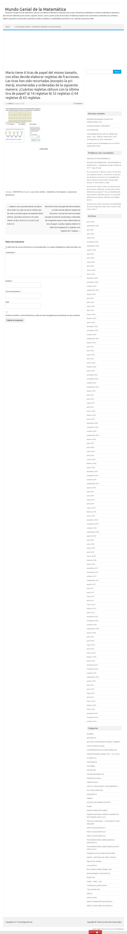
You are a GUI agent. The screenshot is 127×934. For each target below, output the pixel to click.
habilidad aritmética (94, 778)
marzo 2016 (91, 653)
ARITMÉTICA (18, 192)
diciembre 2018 (92, 520)
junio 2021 (90, 399)
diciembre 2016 (92, 616)
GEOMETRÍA (91, 770)
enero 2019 (91, 516)
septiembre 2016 (93, 628)
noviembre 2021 (92, 379)
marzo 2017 (91, 604)
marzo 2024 (91, 270)
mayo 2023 (91, 306)
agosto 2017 (91, 584)
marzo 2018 (91, 556)
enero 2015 (91, 709)
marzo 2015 (91, 701)
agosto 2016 (91, 633)
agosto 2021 (91, 391)
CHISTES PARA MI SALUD (95, 746)
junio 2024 (90, 258)
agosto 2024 (91, 250)
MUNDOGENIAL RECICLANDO (97, 810)
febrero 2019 (91, 512)
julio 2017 (90, 588)
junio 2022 (90, 350)
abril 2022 (90, 359)
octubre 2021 (91, 383)
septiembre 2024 (93, 246)
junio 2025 (90, 234)
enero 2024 (91, 274)
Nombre (9, 281)
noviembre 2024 (92, 242)
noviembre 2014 (92, 717)
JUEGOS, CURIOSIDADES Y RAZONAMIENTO (102, 786)
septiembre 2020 (93, 435)
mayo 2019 (91, 500)
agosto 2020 (91, 439)
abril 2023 (90, 310)
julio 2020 (90, 443)
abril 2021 (90, 407)
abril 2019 (90, 504)
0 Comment (78, 103)
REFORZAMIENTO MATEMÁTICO (98, 873)
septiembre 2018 (93, 532)
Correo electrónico (13, 291)
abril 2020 (90, 455)
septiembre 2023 (93, 290)
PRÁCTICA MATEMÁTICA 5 (96, 836)
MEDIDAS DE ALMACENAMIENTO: (99, 158)
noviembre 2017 (92, 572)
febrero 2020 (91, 463)
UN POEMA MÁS (92, 130)
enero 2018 (91, 564)
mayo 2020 (91, 451)
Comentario (10, 253)
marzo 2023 (91, 314)
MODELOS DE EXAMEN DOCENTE (99, 802)
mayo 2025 (91, 238)
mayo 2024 (91, 262)
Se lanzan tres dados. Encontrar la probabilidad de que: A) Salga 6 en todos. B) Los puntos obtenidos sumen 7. (104, 206)
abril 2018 (90, 552)
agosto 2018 (91, 536)
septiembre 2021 (93, 387)
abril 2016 (90, 649)
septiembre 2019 (93, 483)
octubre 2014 (91, 721)
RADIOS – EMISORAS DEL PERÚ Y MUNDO (101, 857)
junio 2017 (90, 592)
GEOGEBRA (91, 766)
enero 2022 (91, 371)
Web (7, 302)
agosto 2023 (91, 294)
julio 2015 (90, 685)
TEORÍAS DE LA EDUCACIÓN (97, 885)
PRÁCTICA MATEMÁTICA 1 (96, 828)
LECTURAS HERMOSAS (95, 790)
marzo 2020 (91, 459)
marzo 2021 (91, 411)
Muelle (89, 806)
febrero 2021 (91, 415)
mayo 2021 (91, 403)
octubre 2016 (91, 624)
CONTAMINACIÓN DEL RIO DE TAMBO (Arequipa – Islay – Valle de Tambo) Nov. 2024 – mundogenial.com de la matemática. (102, 136)
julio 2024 (90, 254)
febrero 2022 (91, 367)
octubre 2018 (91, 528)
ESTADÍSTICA (91, 758)
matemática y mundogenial (56, 192)
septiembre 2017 (93, 580)
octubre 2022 (91, 334)
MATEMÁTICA (92, 794)
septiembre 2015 (93, 677)
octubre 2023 (91, 286)
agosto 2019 (91, 488)
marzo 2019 (91, 508)
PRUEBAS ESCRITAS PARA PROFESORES (101, 853)
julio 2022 (90, 346)
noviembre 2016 (92, 621)
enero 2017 (91, 612)
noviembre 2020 (92, 427)
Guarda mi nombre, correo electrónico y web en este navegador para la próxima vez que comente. (42, 315)
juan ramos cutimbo (38, 192)
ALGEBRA (90, 734)
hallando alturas (92, 782)
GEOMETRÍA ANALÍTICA (95, 774)
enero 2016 (91, 661)
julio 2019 (90, 492)
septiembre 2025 (93, 226)
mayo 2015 (91, 693)
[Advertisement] (63, 49)
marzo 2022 (91, 363)
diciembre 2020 (92, 423)
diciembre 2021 (92, 375)
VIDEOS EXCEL (92, 897)
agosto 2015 (91, 681)
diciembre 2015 (92, 665)
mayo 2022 (91, 355)
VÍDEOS (89, 893)
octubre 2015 (91, 673)
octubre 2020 (91, 431)
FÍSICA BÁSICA (92, 762)
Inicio (8, 27)
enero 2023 (91, 322)
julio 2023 (90, 298)
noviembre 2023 (92, 282)
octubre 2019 (91, 479)
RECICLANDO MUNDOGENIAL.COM (99, 869)
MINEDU (90, 798)
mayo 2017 (91, 596)
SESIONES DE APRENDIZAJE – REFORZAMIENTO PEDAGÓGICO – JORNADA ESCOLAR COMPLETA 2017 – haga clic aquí (104, 165)
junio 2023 (90, 302)
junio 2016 (90, 641)
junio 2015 (90, 689)
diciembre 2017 (92, 568)
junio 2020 (90, 447)
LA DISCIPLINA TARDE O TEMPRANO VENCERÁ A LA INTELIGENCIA (38, 27)
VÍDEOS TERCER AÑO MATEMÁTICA (99, 906)
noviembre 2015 (92, 669)
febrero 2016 (91, 657)
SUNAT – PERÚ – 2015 (94, 881)
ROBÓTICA (91, 877)
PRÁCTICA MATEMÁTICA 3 (96, 832)
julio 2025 (90, 230)
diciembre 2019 (92, 471)
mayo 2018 (91, 548)
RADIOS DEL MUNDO (94, 861)
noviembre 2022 (92, 330)
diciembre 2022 (92, 326)
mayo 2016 (91, 645)
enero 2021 (91, 419)
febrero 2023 (91, 318)
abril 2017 (90, 600)
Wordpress (120, 929)
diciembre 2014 (92, 713)
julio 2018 (90, 540)
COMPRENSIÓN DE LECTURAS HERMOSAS (102, 750)
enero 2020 (91, 467)
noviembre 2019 (92, 475)
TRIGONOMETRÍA (93, 889)
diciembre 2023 (92, 278)
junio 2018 (90, 544)
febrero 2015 (91, 705)
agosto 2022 (91, 342)
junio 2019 (90, 495)
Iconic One (96, 929)
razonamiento (92, 865)
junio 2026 (90, 222)
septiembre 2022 (93, 338)
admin (10, 103)
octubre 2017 (91, 576)
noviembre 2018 (92, 524)
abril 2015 (90, 697)
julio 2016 (90, 637)
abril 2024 (90, 266)
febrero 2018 (91, 560)
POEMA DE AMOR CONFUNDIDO (98, 126)
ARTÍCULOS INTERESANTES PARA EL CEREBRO (103, 742)
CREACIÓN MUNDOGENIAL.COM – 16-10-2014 (103, 754)
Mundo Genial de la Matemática (35, 9)
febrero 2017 (91, 608)
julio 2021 (90, 395)
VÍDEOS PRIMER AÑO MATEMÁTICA (99, 901)
